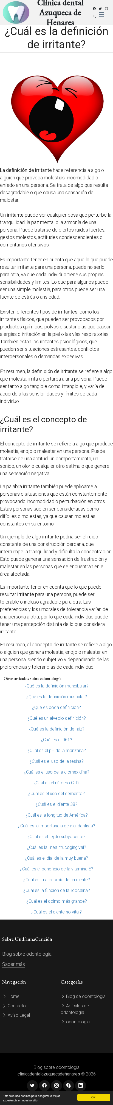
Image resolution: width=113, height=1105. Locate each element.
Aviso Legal (18, 1015)
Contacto (16, 1005)
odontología (77, 1021)
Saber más (13, 964)
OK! (93, 1097)
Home (13, 996)
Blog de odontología (85, 996)
